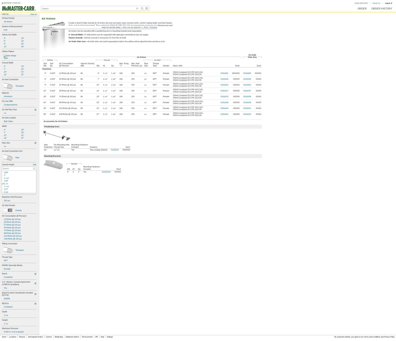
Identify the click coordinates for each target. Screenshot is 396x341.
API (96, 337)
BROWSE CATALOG (12, 3)
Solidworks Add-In (72, 337)
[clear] (137, 8)
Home (4, 337)
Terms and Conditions (372, 337)
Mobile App (59, 337)
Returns (22, 337)
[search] (34, 168)
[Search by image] (146, 8)
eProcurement (87, 337)
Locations (12, 337)
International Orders (35, 337)
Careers (49, 337)
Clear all (33, 14)
